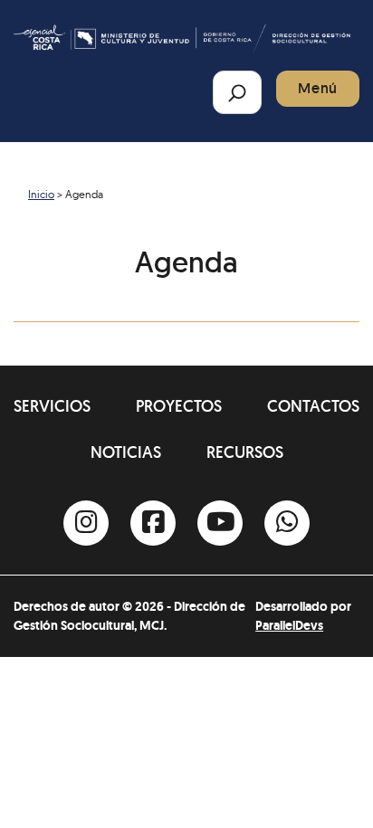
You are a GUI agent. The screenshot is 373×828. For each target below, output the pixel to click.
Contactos (313, 405)
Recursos (244, 452)
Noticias (126, 452)
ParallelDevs (289, 625)
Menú (318, 88)
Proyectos (179, 405)
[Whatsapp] (287, 523)
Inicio (41, 194)
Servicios (52, 405)
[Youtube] (220, 523)
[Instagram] (86, 523)
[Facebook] (153, 523)
